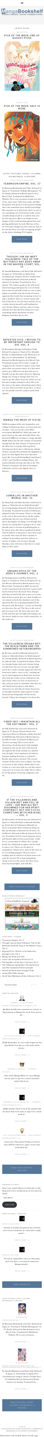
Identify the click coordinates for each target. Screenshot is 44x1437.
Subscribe (9, 1205)
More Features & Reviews (22, 887)
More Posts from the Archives (22, 1169)
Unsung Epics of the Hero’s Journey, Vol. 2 (22, 572)
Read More (22, 239)
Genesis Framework (29, 1431)
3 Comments (36, 1102)
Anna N (26, 416)
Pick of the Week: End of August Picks (22, 36)
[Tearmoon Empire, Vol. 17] (22, 1315)
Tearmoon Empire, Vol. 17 (22, 183)
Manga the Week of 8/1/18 (11, 1038)
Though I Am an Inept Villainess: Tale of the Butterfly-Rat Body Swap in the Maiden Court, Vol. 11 (22, 261)
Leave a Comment (34, 1035)
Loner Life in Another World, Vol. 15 (22, 496)
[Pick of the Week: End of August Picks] (22, 66)
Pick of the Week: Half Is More (22, 107)
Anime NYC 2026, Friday (10, 1255)
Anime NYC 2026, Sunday (13, 973)
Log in (22, 1426)
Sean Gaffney (29, 180)
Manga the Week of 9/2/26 (22, 420)
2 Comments (32, 1069)
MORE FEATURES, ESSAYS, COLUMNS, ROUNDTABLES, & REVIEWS (22, 1405)
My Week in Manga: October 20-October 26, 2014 (19, 1005)
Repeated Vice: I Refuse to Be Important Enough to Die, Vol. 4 (22, 342)
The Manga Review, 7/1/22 (11, 1138)
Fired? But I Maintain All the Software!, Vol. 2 (22, 722)
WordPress (10, 1431)
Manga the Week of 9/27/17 (12, 1105)
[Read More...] (22, 1022)
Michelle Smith (32, 414)
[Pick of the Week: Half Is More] (22, 137)
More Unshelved (22, 1284)
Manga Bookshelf (22, 15)
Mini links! (6, 1072)
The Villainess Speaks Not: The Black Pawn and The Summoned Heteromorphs (22, 646)
